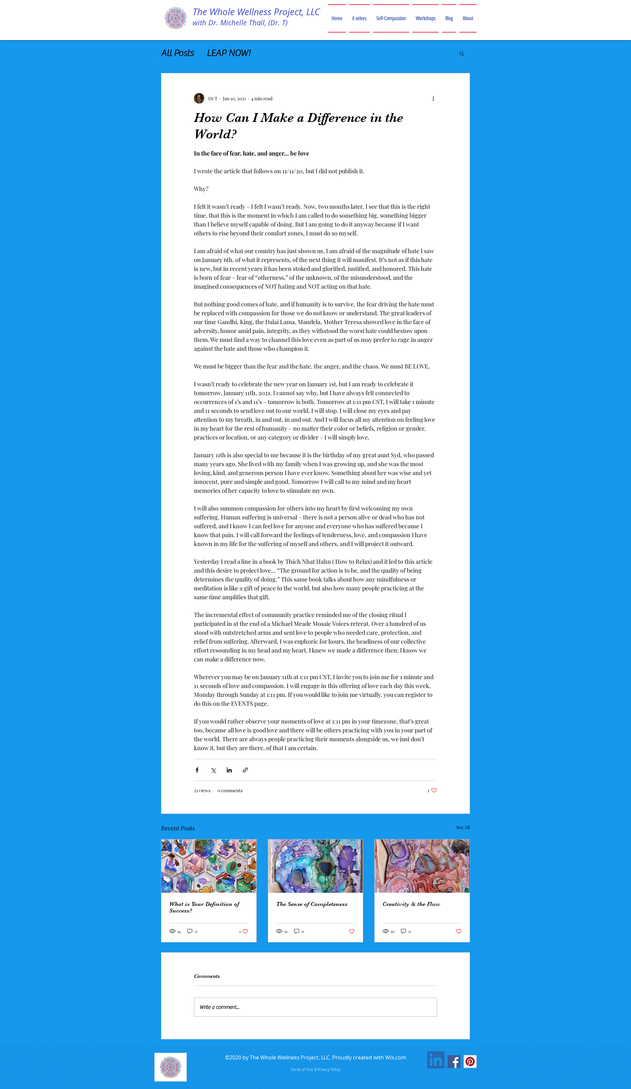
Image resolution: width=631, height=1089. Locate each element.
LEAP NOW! (228, 53)
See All (463, 827)
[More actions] (433, 98)
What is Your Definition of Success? (204, 907)
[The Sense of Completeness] (315, 866)
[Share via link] (245, 770)
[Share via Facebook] (197, 770)
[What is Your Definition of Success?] (208, 866)
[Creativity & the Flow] (422, 866)
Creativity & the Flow (411, 904)
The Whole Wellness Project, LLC (256, 12)
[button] (461, 53)
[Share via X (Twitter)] (213, 770)
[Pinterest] (470, 1061)
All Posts (177, 53)
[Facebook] (454, 1061)
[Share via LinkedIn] (229, 770)
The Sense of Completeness (311, 904)
